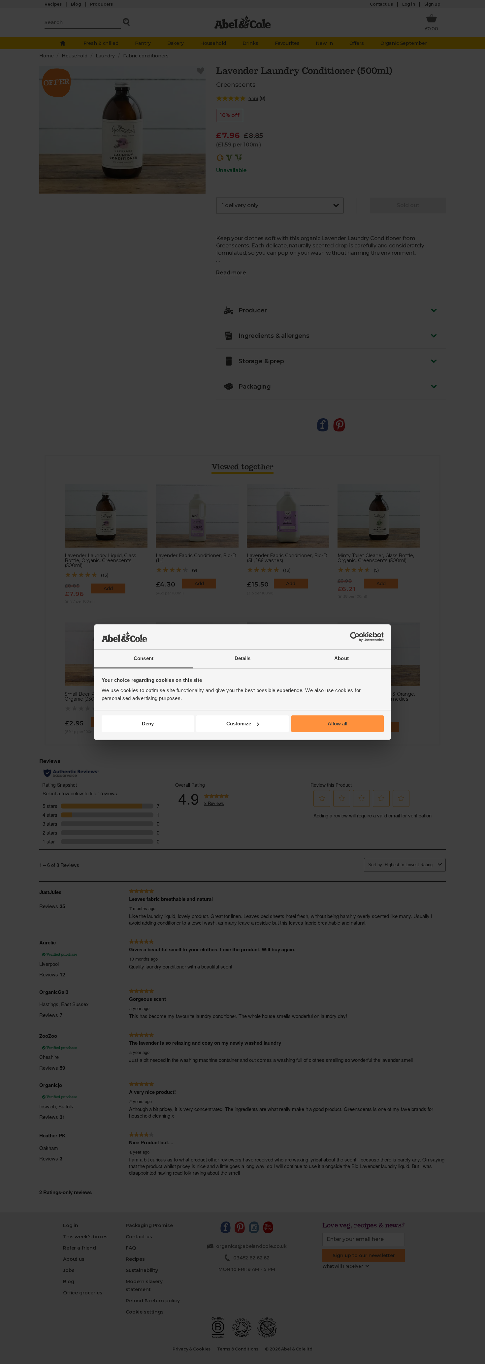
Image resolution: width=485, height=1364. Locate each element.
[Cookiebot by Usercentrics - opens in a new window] (355, 637)
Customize (238, 723)
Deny (148, 723)
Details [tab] (243, 658)
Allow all (337, 723)
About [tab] (341, 658)
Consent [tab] (143, 658)
